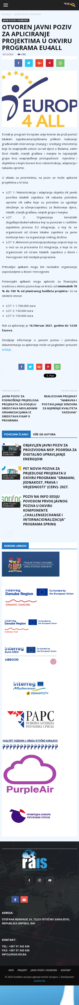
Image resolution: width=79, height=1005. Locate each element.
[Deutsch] (71, 3)
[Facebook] (29, 880)
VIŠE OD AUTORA (44, 434)
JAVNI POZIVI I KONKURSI (15, 20)
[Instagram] (39, 880)
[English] (68, 3)
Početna (6, 14)
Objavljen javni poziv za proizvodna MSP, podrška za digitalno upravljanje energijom (50, 452)
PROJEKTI (22, 970)
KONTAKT (66, 970)
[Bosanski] (65, 3)
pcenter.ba (39, 980)
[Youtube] (50, 880)
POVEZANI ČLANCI (16, 434)
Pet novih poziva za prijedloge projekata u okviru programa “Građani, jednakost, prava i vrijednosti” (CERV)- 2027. (49, 477)
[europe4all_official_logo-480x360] (39, 99)
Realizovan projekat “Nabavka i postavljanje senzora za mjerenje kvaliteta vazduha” (59, 404)
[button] (73, 5)
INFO (11, 970)
